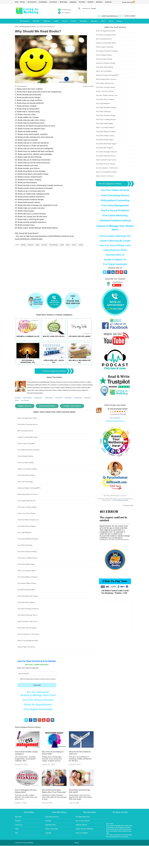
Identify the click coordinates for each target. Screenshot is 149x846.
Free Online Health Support (26, 564)
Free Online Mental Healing (26, 475)
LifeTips (73, 21)
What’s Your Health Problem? (27, 570)
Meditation (83, 21)
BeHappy (94, 21)
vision (80, 245)
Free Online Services (52, 817)
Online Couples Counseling (26, 443)
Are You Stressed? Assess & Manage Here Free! (38, 694)
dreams (31, 245)
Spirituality (73, 2)
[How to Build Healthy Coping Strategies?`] (27, 747)
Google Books (38, 398)
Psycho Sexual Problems (115, 210)
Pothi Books (68, 398)
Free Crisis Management (115, 205)
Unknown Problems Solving (115, 220)
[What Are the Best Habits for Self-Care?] (81, 747)
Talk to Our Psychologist (25, 481)
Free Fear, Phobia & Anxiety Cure (28, 520)
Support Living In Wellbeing (84, 829)
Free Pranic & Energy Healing (27, 507)
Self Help (36, 21)
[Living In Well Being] (27, 12)
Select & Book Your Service (26, 647)
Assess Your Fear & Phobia (26, 513)
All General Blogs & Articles (27, 26)
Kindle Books (49, 398)
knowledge (53, 245)
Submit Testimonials (51, 829)
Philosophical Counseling (115, 200)
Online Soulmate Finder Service (28, 621)
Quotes (111, 21)
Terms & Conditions (82, 833)
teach (74, 245)
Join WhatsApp (66, 9)
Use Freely (82, 2)
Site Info (22, 2)
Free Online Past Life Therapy (27, 628)
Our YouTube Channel (83, 821)
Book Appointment (47, 406)
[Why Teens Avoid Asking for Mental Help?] (54, 747)
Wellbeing (46, 21)
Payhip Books (78, 398)
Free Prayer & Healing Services (28, 558)
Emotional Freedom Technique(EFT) (29, 488)
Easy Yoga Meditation (24, 532)
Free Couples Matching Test (26, 500)
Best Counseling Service (25, 431)
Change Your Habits (72, 406)
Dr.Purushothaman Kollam (120, 500)
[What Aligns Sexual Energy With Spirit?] (81, 785)
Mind (103, 21)
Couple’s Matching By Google (115, 241)
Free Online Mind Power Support (28, 596)
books (23, 245)
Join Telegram (65, 12)
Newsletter (18, 817)
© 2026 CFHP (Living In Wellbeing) (24, 842)
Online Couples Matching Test (115, 236)
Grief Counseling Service (115, 195)
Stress (64, 21)
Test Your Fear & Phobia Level (115, 245)
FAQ (16, 833)
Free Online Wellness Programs (28, 577)
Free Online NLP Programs (26, 602)
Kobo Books (59, 398)
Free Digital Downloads (38, 709)
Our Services (53, 2)
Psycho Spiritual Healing (25, 456)
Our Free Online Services (38, 699)
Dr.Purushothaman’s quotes (115, 495)
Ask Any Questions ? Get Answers (28, 634)
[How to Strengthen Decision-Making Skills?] (27, 785)
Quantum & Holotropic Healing (27, 469)
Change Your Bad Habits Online (28, 437)
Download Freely (50, 825)
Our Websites (43, 2)
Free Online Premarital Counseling (28, 450)
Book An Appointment (38, 704)
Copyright (48, 833)
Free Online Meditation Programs (28, 539)
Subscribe (36, 685)
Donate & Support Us (115, 259)
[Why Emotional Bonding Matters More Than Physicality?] (54, 785)
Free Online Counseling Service (28, 424)
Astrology (48, 821)
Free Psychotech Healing (25, 462)
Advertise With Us (115, 255)
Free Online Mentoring (115, 215)
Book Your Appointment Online (27, 418)
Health (56, 21)
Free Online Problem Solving (27, 583)
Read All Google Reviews (115, 421)
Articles (118, 21)
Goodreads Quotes (128, 505)
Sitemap (76, 842)
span (68, 245)
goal (37, 245)
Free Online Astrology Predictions (28, 609)
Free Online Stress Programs (27, 526)
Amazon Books (27, 398)
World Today (63, 2)
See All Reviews (115, 418)
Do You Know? (32, 2)
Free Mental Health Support (26, 589)
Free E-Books (25, 400)
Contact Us (108, 2)
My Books (18, 398)
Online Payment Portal (115, 250)
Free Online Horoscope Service (27, 615)
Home (16, 2)
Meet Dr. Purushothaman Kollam (28, 640)
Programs (18, 821)
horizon (44, 245)
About (17, 829)
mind (62, 245)
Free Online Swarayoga (25, 545)
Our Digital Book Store (83, 817)
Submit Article (24, 406)
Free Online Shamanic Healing (27, 551)
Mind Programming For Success (28, 494)
